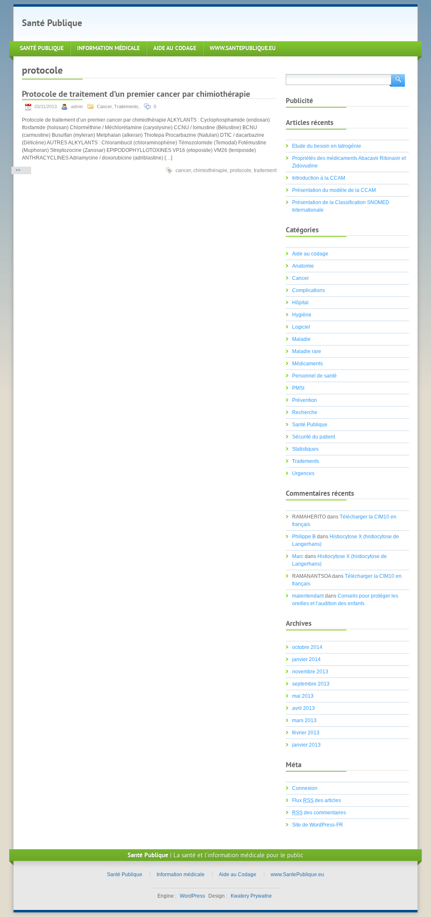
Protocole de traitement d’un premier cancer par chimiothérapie (136, 95)
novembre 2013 (310, 672)
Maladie (301, 339)
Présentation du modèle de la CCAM (334, 190)
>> (18, 170)
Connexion (304, 788)
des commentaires (319, 813)
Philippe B (304, 537)
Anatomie (303, 266)
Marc (297, 556)
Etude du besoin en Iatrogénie (326, 146)
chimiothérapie (210, 170)
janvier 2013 (306, 745)
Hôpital (300, 303)
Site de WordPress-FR (317, 825)
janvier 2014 (306, 659)
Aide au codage (310, 254)
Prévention (304, 400)
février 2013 (305, 733)
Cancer (104, 106)
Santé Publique (52, 23)
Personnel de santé (314, 376)
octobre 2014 (307, 647)
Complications (308, 290)
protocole (240, 170)
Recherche (304, 412)
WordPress (192, 896)
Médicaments (307, 364)
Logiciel (301, 327)
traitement (265, 170)
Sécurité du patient (313, 437)
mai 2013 (303, 696)
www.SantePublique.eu (243, 48)
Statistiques (305, 449)
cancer (183, 170)
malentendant (308, 596)
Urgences (303, 473)
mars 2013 (304, 720)
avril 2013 (303, 708)
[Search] (397, 80)
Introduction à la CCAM (318, 178)
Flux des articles (316, 800)
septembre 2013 (311, 684)
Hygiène (301, 315)
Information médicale (108, 48)
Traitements (126, 106)
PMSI (298, 388)
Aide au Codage (174, 48)
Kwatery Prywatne (251, 896)
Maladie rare (306, 351)
